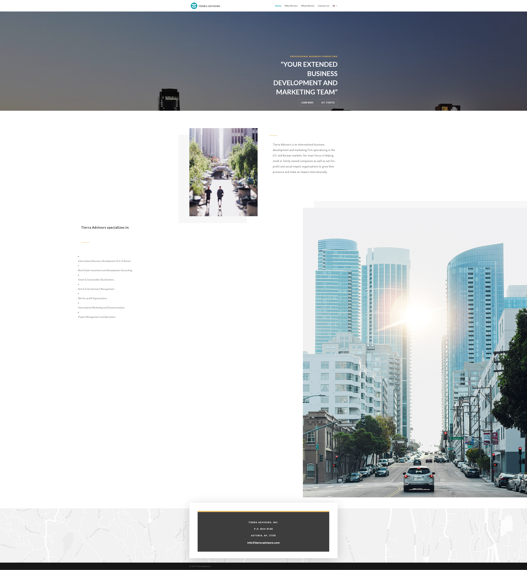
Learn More (307, 102)
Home (278, 6)
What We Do (307, 6)
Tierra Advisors (203, 566)
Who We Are (291, 6)
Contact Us (323, 6)
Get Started (328, 102)
